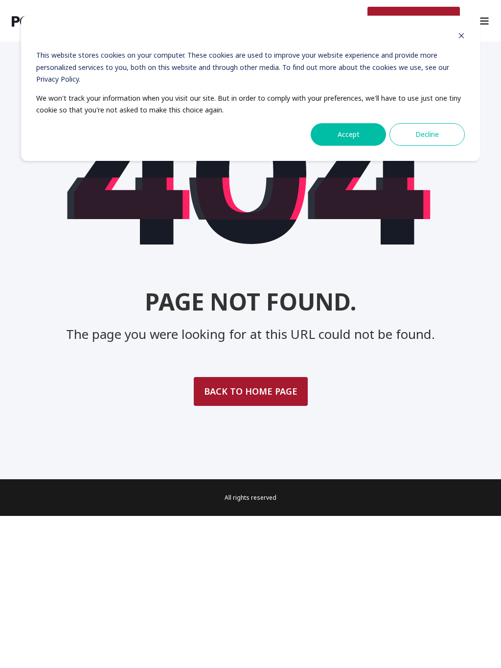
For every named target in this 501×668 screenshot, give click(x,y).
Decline (427, 134)
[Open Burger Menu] (484, 21)
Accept (349, 134)
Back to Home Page (250, 391)
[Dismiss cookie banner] (461, 37)
